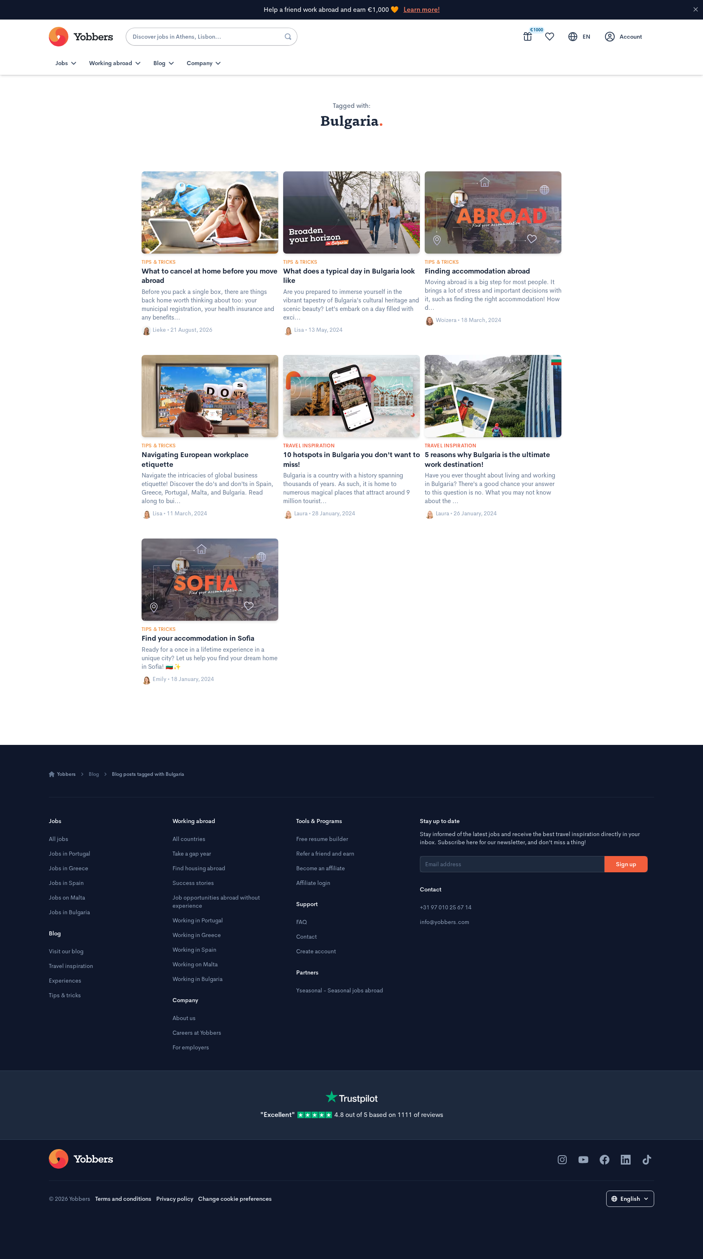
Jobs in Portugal (69, 853)
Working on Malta (195, 964)
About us (184, 1018)
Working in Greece (196, 935)
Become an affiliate (320, 868)
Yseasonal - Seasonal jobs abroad (339, 990)
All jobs (58, 839)
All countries (188, 839)
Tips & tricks (65, 995)
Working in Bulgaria (197, 979)
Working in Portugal (197, 920)
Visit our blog (66, 951)
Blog (94, 774)
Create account (316, 951)
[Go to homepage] (81, 1159)
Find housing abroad (198, 868)
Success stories (193, 883)
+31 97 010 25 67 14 (446, 907)
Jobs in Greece (68, 868)
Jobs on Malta (67, 897)
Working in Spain (194, 949)
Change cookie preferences (235, 1198)
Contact (306, 936)
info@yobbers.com (444, 922)
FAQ (301, 922)
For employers (190, 1047)
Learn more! (422, 9)
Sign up (626, 864)
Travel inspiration (71, 966)
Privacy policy (174, 1198)
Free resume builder (322, 839)
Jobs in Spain (66, 883)
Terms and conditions (123, 1198)
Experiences (65, 980)
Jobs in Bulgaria (69, 912)
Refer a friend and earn (325, 853)
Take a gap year (191, 853)
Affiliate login (313, 883)
